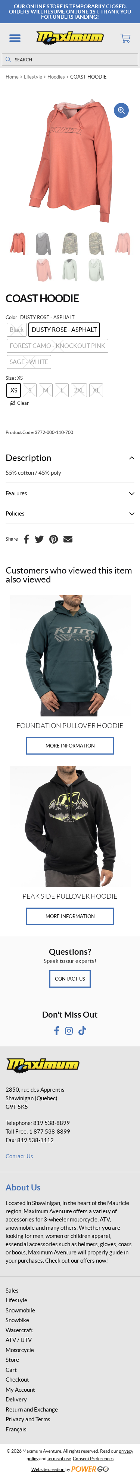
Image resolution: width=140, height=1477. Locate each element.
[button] (15, 38)
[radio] (64, 329)
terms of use (59, 1458)
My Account (20, 1389)
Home (12, 77)
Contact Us (70, 979)
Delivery (16, 1399)
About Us (23, 1187)
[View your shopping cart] (125, 38)
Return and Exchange (32, 1409)
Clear (23, 403)
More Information (70, 746)
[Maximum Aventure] (70, 38)
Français (16, 1429)
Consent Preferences (93, 1458)
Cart (11, 1370)
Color (11, 317)
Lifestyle (33, 77)
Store (12, 1360)
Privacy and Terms (28, 1419)
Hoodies (56, 77)
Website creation (48, 1469)
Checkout (17, 1379)
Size (10, 378)
